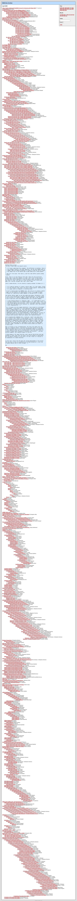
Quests (3, 482)
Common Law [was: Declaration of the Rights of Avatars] (14, 477)
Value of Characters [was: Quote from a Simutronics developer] (15, 514)
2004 (66, 9)
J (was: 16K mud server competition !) (10, 48)
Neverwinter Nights (6, 47)
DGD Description (6, 194)
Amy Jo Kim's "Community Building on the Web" (12, 407)
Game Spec (4, 679)
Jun (70, 14)
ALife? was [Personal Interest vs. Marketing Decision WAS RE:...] (16, 527)
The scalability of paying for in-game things (11, 522)
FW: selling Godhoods (7, 831)
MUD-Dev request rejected (8, 515)
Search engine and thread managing (10, 681)
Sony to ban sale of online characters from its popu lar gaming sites (20, 168)
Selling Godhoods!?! (8, 720)
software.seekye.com (38, 900)
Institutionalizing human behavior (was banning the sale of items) (16, 356)
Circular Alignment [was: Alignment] (10, 513)
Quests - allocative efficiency (8, 476)
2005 (68, 9)
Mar (62, 14)
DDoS (3, 384)
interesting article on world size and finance (11, 644)
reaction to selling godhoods (8, 806)
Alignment (4, 499)
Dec (66, 15)
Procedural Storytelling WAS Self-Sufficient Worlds (13, 837)
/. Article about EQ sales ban (8, 393)
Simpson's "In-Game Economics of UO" (10, 610)
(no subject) (4, 462)
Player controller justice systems (9, 119)
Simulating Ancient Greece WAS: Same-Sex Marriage (13, 101)
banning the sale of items (7, 213)
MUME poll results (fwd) (7, 685)
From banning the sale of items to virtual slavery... (13, 680)
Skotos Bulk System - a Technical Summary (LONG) (13, 833)
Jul (71, 14)
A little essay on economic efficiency (10, 104)
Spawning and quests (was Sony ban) (10, 368)
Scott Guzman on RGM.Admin (8, 465)
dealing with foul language (7, 77)
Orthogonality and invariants (8, 55)
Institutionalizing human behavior (9, 411)
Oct (62, 15)
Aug (73, 14)
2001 (73, 8)
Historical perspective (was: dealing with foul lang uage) (16, 110)
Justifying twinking (6, 530)
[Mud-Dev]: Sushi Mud (7, 647)
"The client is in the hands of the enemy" (11, 834)
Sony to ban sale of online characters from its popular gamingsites (18, 166)
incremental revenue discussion (9, 528)
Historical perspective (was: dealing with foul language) (14, 107)
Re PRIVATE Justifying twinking (9, 593)
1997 (63, 8)
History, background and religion (9, 187)
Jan (61, 14)
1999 (68, 8)
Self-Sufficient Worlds (7, 751)
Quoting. (4, 406)
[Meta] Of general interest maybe (9, 367)
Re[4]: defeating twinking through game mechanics (13, 684)
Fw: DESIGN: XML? (6, 45)
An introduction (5, 9)
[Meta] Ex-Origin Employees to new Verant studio (12, 678)
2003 (63, 9)
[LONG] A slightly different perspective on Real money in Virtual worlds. (17, 210)
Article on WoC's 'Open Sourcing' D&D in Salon (12, 61)
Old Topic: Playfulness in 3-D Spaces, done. (11, 17)
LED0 (3, 683)
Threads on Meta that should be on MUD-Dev (11, 204)
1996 (61, 8)
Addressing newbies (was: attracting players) (12, 801)
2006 (70, 9)
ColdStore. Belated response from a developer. (12, 673)
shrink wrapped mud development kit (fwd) (11, 660)
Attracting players (12, 750)
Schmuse (4, 60)
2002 (61, 9)
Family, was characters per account (10, 131)
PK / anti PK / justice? (6, 46)
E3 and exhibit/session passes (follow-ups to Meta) (13, 746)
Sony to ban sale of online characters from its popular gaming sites (16, 164)
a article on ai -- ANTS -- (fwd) (8, 829)
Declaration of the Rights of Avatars (10, 412)
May (68, 14)
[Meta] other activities (7, 183)
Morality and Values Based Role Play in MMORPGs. (13, 51)
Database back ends (6, 595)
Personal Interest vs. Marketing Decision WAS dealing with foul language (17, 201)
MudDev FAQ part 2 (6, 395)
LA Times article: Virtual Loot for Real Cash (11, 650)
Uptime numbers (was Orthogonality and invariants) (13, 58)
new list (4, 529)
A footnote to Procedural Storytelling (10, 838)
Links (61, 24)
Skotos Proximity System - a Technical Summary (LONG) (14, 517)
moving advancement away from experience (11, 742)
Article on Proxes (6, 99)
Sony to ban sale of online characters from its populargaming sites (26, 179)
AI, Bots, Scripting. (6, 479)
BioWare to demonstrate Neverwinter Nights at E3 (13, 670)
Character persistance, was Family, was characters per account (16, 658)
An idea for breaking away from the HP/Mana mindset (13, 10)
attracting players (6, 747)
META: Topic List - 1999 (7, 19)
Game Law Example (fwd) (7, 588)
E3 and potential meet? (7, 463)
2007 (73, 9)
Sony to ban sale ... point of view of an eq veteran (12, 206)
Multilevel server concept (7, 62)
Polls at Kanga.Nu (6, 68)
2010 (66, 10)
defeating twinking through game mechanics (11, 600)
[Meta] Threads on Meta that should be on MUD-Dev (13, 205)
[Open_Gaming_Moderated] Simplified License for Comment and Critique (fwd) (19, 8)
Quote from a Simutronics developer (10, 466)
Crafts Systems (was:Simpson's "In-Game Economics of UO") (15, 808)
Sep (61, 15)
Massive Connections (7, 640)
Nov (64, 15)
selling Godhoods (6, 692)
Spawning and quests (6, 459)
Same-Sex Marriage (6, 105)
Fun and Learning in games (8, 590)
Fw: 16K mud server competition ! (9, 20)
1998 (66, 8)
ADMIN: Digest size (6, 512)
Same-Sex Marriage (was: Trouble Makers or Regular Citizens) (15, 69)
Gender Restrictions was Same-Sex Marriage (12, 155)
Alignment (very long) (7, 652)
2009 (63, 10)
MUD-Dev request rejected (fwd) (9, 52)
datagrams (4, 814)
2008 (61, 10)
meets (3, 401)
